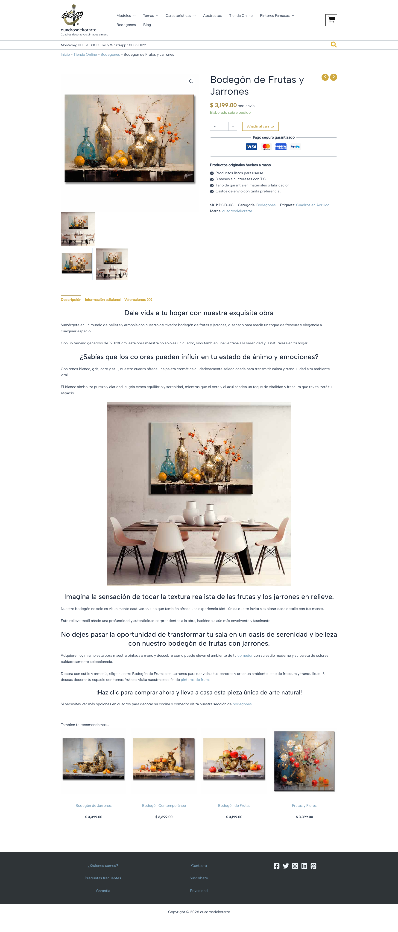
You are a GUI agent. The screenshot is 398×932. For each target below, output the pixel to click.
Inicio (65, 54)
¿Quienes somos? (103, 865)
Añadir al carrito (260, 126)
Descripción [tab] (71, 299)
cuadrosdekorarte (79, 29)
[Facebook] (276, 866)
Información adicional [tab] (103, 299)
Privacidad (199, 890)
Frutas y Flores (304, 805)
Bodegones (110, 54)
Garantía (103, 890)
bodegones (242, 704)
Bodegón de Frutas (234, 805)
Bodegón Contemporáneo (164, 805)
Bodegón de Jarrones (94, 805)
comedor (245, 655)
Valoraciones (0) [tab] (138, 299)
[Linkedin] (304, 866)
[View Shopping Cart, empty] (331, 20)
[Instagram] (295, 866)
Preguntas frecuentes (103, 878)
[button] (133, 15)
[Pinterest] (313, 866)
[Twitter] (286, 866)
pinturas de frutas (195, 679)
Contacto (199, 865)
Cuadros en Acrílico (312, 205)
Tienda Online (85, 54)
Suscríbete (199, 878)
